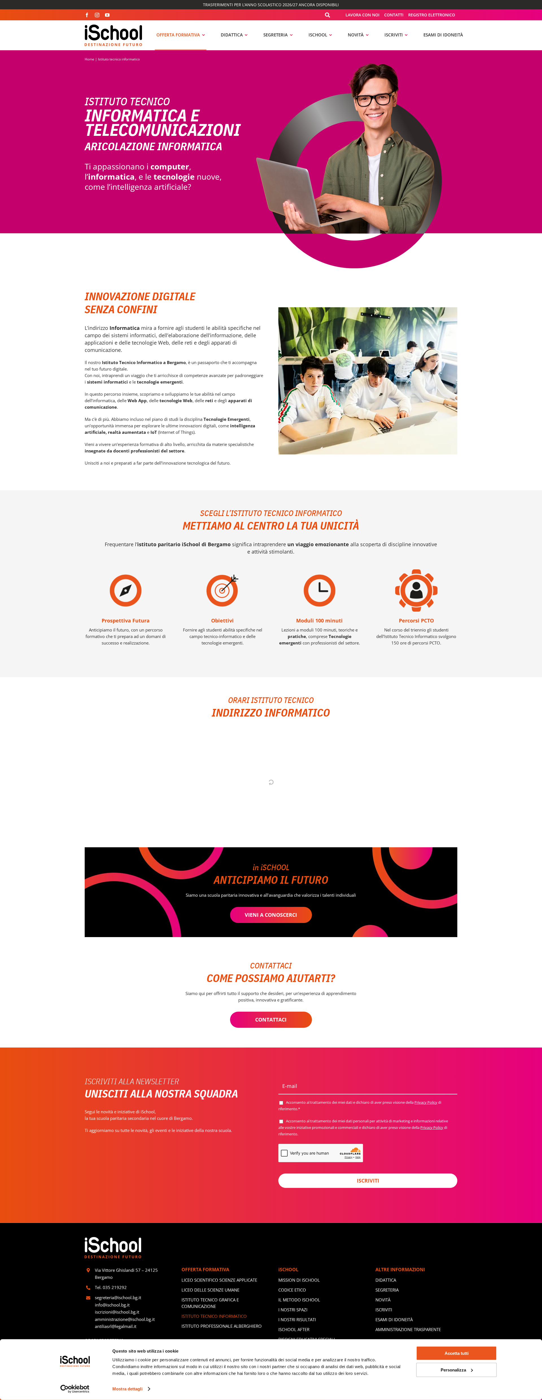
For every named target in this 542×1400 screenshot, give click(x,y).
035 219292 (115, 1287)
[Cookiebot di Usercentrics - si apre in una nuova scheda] (75, 1389)
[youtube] (107, 15)
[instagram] (97, 15)
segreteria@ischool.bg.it (118, 1297)
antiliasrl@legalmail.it (115, 1326)
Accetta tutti (457, 1353)
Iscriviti (368, 1180)
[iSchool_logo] (113, 26)
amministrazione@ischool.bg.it (125, 1319)
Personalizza (453, 1369)
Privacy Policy (425, 1102)
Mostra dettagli (127, 1388)
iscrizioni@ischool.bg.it (117, 1312)
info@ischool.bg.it (112, 1305)
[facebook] (87, 15)
